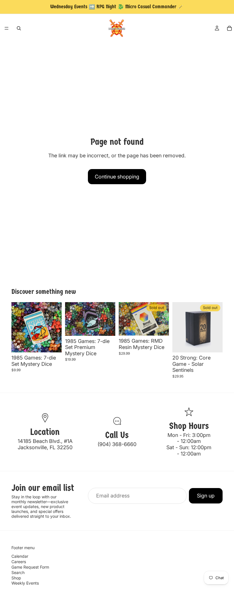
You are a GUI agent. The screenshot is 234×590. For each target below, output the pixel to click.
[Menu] (6, 28)
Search (18, 572)
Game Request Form (30, 567)
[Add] (53, 343)
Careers (18, 561)
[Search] (19, 28)
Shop (16, 577)
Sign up (206, 496)
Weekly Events (25, 583)
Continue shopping (117, 177)
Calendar (19, 556)
